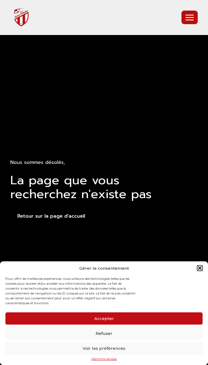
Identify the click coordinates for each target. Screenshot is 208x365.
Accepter (104, 318)
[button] (200, 268)
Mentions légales (104, 359)
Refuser (104, 333)
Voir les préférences (104, 348)
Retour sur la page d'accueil (51, 216)
